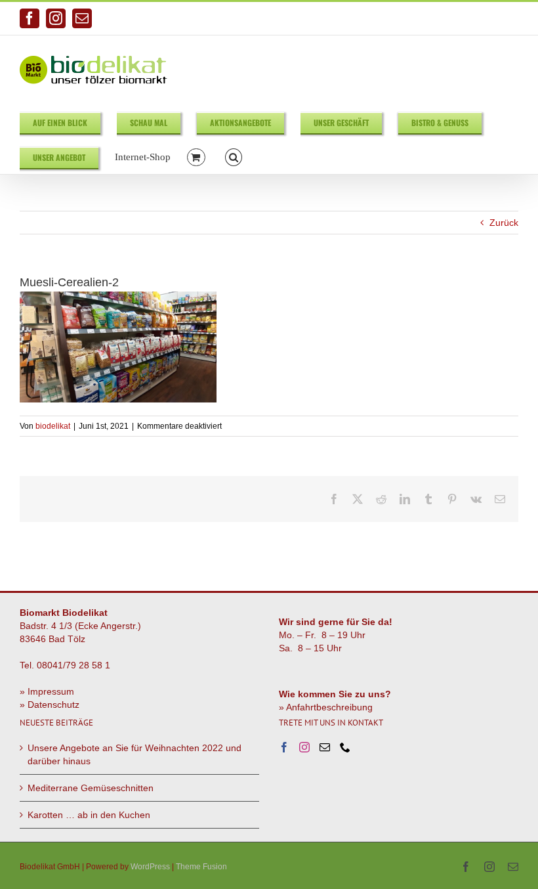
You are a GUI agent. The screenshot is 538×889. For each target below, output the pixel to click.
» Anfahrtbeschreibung (326, 707)
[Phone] (345, 747)
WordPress (150, 866)
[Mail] (325, 747)
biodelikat (52, 426)
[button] (234, 156)
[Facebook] (284, 747)
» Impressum (47, 691)
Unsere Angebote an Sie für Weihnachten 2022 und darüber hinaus (134, 754)
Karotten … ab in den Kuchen (89, 815)
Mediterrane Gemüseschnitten (91, 788)
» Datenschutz (49, 704)
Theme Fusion (201, 866)
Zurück (503, 222)
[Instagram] (304, 747)
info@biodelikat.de (484, 18)
